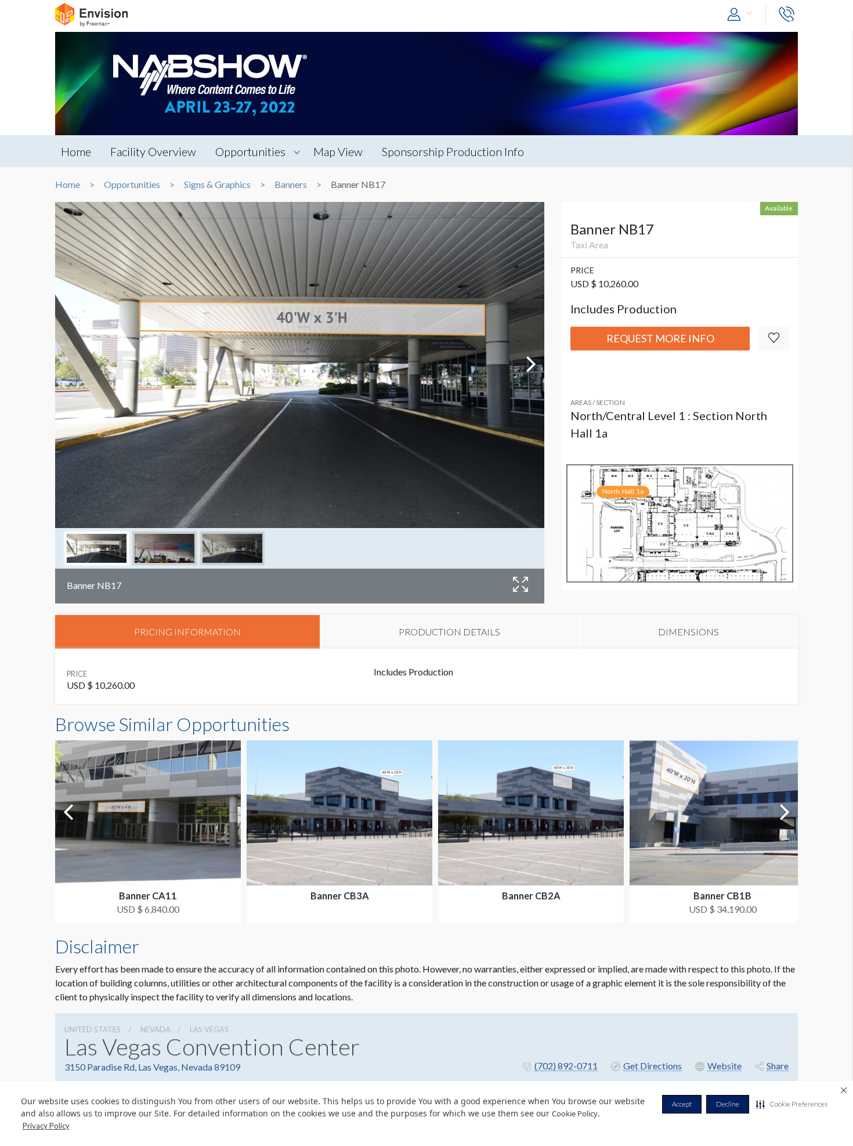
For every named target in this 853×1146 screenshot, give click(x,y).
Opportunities (250, 151)
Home (76, 151)
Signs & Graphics (217, 184)
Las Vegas (209, 1029)
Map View (338, 151)
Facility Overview (153, 151)
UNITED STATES (92, 1029)
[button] (792, 1104)
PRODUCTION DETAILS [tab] (449, 631)
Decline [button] (727, 1104)
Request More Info (660, 338)
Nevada (155, 1029)
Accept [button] (682, 1104)
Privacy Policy (46, 1125)
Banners (290, 184)
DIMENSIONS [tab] (688, 631)
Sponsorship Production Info (453, 151)
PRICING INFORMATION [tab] (187, 631)
